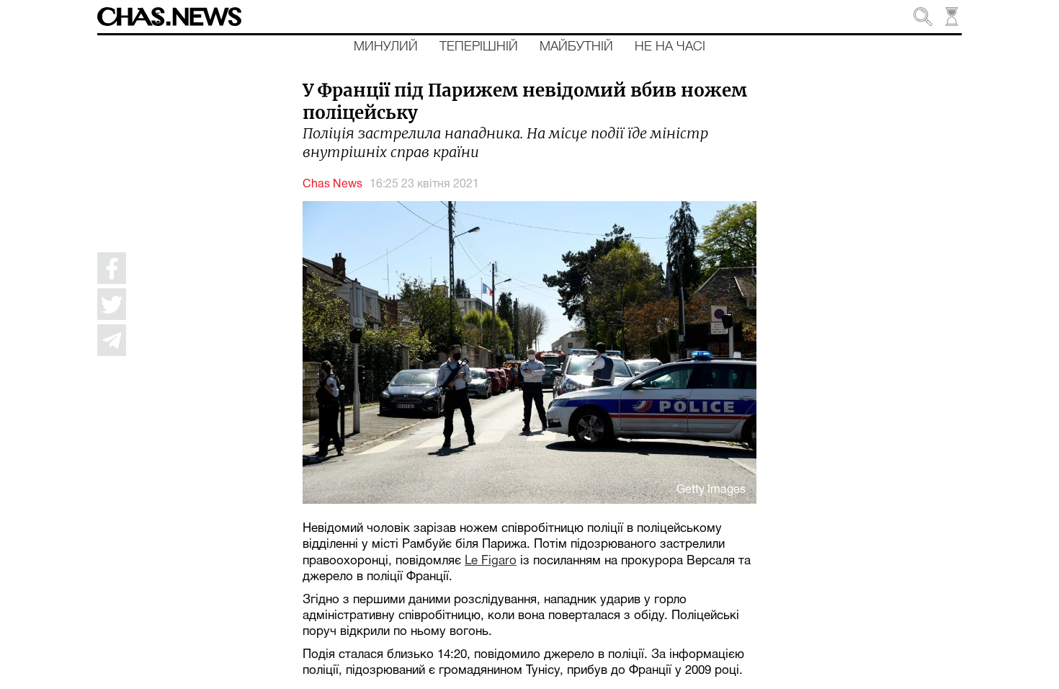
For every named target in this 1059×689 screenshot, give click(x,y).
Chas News (332, 184)
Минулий (386, 47)
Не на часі (670, 47)
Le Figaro (491, 561)
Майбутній (576, 47)
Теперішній (478, 47)
